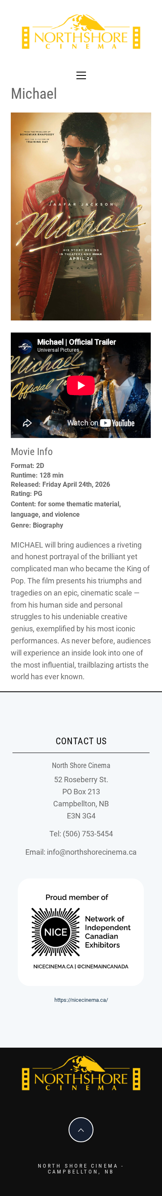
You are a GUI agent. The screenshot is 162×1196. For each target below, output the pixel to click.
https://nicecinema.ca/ (81, 1000)
